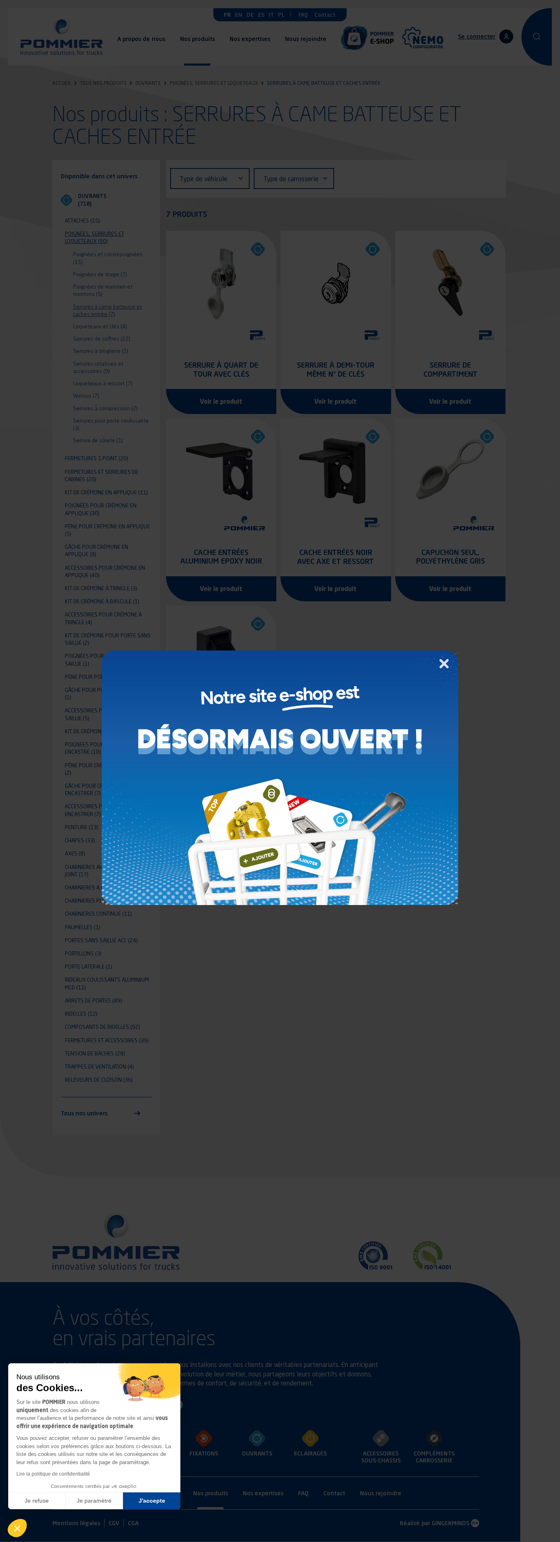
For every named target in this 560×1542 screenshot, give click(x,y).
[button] (17, 1528)
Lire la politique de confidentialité (53, 1474)
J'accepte (152, 1500)
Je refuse (37, 1500)
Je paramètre (94, 1500)
